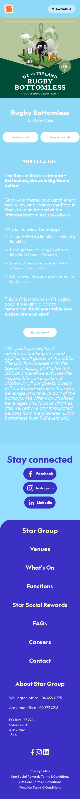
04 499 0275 (52, 697)
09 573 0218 (48, 707)
